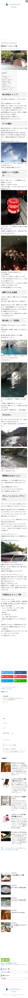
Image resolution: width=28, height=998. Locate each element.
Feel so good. (14, 991)
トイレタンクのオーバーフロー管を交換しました (15, 848)
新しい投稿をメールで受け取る (9, 748)
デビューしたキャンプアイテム (9, 87)
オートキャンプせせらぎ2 (18, 900)
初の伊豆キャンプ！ (7, 76)
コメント (5, 701)
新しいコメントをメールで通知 (9, 745)
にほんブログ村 (4, 963)
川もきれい (5, 84)
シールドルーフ (13, 534)
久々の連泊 (5, 78)
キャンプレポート (12, 687)
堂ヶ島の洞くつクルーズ (15, 325)
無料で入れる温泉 (6, 81)
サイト (4, 728)
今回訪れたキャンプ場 (7, 89)
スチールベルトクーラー (7, 519)
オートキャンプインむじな (18, 832)
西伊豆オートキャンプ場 (7, 599)
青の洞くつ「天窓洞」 (7, 82)
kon (7, 691)
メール (5, 723)
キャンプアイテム (5, 687)
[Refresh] (12, 733)
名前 (4, 718)
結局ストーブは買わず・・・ (9, 79)
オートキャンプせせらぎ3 (18, 887)
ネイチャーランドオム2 (17, 763)
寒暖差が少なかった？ (7, 86)
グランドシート (19, 574)
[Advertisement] (14, 23)
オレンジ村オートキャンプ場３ (11, 849)
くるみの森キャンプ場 (17, 875)
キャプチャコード (6, 739)
